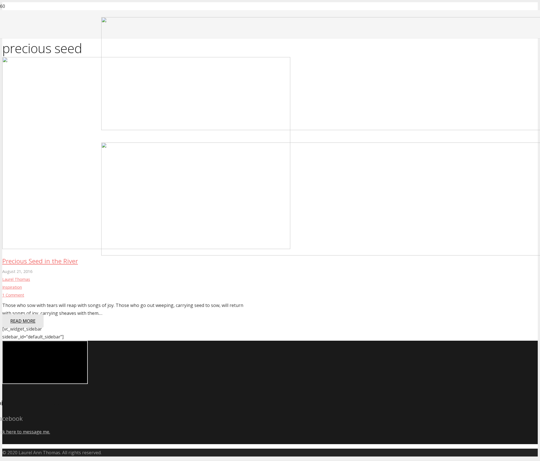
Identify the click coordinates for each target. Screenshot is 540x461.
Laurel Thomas (16, 279)
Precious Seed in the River (40, 261)
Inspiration (12, 287)
